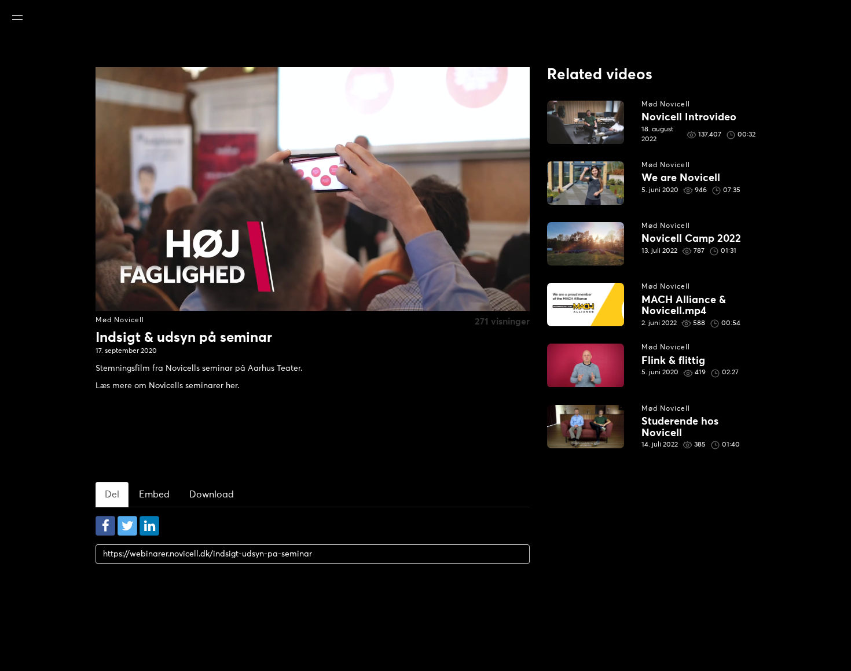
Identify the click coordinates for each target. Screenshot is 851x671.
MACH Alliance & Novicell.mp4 (683, 306)
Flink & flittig (673, 361)
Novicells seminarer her (193, 386)
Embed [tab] (154, 494)
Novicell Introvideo (688, 117)
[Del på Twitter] (127, 526)
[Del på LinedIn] (149, 526)
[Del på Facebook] (105, 526)
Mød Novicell (120, 320)
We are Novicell (680, 178)
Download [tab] (211, 494)
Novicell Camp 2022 (691, 239)
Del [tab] (112, 494)
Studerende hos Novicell (679, 427)
